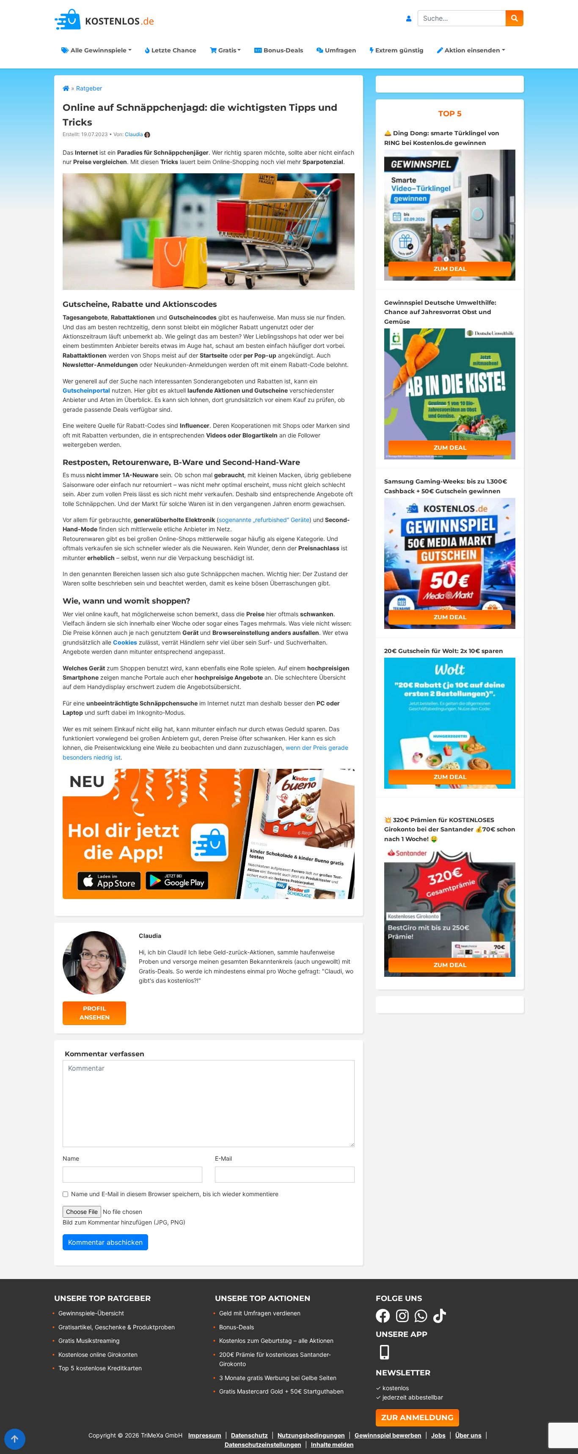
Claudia (134, 134)
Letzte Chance (173, 50)
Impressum (204, 1435)
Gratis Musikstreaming (89, 1340)
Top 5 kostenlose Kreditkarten (100, 1368)
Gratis (226, 50)
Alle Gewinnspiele (98, 50)
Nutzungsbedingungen (311, 1435)
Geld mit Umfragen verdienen (259, 1313)
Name (71, 1158)
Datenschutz (249, 1435)
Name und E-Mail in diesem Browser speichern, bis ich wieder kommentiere (174, 1193)
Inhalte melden (332, 1444)
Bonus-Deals (282, 50)
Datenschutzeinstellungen (263, 1444)
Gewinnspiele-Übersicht (91, 1313)
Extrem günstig (399, 50)
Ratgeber (89, 88)
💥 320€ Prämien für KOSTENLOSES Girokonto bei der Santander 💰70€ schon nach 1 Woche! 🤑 (449, 829)
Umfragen (339, 50)
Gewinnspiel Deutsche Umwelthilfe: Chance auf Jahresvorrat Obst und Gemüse (440, 312)
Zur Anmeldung (417, 1417)
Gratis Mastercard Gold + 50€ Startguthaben (281, 1391)
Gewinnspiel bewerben (388, 1435)
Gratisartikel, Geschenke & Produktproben (116, 1327)
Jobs (438, 1435)
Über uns (468, 1435)
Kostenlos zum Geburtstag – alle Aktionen (276, 1340)
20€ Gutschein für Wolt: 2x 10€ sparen (443, 651)
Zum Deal (450, 269)
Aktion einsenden (471, 50)
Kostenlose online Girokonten (98, 1354)
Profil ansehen (95, 1013)
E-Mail (223, 1158)
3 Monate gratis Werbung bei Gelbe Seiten (277, 1377)
